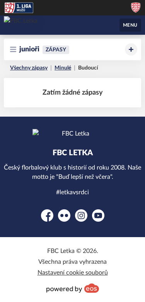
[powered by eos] (72, 288)
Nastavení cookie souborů (73, 273)
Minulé (63, 68)
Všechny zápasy (29, 68)
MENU (130, 25)
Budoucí (88, 68)
